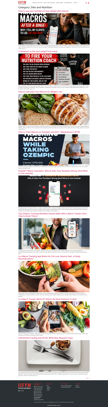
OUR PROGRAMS (68, 2)
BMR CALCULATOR (38, 392)
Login (48, 390)
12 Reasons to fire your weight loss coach (37, 51)
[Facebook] (19, 390)
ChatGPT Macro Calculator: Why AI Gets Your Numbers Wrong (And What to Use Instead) (53, 172)
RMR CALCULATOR (38, 394)
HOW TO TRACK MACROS (49, 2)
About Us (77, 385)
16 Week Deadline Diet (65, 387)
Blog (48, 385)
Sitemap (48, 388)
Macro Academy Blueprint (66, 385)
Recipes (48, 387)
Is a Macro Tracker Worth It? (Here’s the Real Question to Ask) (47, 299)
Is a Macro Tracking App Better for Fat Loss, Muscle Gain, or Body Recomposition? (49, 257)
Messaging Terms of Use (53, 402)
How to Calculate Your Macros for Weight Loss (40, 92)
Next (88, 378)
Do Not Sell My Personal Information (67, 402)
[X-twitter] (21, 390)
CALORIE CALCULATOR (38, 399)
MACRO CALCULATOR (37, 2)
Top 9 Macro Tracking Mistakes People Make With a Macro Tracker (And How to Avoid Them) (52, 214)
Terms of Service (37, 402)
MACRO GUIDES (59, 2)
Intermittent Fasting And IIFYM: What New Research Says (45, 338)
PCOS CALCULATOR (38, 388)
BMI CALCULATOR (37, 391)
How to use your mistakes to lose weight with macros (43, 11)
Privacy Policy (45, 402)
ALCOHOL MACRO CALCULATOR (37, 398)
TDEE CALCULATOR (38, 389)
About (75, 2)
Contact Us (77, 387)
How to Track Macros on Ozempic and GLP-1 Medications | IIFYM (49, 132)
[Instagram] (23, 390)
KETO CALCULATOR (38, 395)
